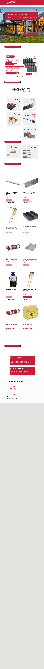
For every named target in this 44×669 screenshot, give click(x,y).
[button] (26, 91)
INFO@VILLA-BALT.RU (11, 394)
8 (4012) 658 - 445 (10, 388)
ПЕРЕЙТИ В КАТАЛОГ (29, 34)
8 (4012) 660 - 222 (10, 386)
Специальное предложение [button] (20, 88)
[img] (12, 2)
